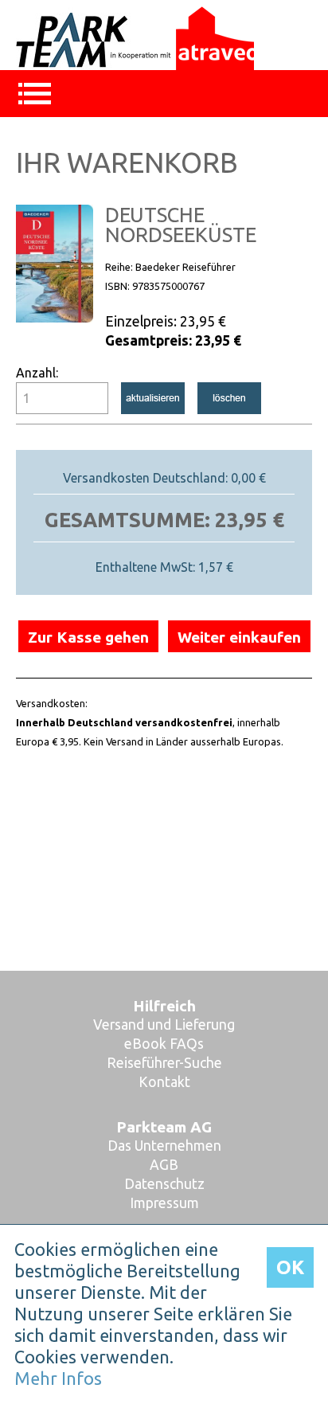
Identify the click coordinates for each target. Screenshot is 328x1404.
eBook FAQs (164, 1043)
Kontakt (164, 1081)
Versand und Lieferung (164, 1024)
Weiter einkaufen (239, 637)
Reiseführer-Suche (164, 1062)
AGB (164, 1164)
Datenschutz (164, 1183)
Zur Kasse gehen (88, 637)
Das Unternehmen (164, 1145)
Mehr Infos (58, 1378)
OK (290, 1267)
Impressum (164, 1202)
